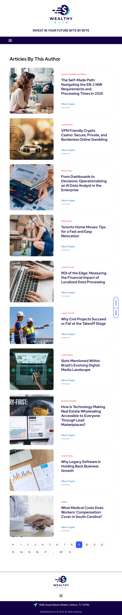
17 (45, 552)
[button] (10, 40)
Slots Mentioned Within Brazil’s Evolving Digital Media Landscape (80, 365)
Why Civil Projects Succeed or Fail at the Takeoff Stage (83, 321)
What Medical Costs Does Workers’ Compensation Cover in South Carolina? (82, 512)
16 (37, 552)
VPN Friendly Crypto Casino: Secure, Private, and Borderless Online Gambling (84, 135)
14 (21, 552)
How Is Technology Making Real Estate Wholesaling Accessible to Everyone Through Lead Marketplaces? (83, 415)
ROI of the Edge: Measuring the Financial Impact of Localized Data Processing (83, 277)
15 (29, 552)
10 (87, 544)
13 (13, 552)
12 (102, 544)
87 (61, 552)
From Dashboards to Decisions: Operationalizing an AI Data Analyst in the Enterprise (84, 183)
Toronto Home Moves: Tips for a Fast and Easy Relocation (83, 231)
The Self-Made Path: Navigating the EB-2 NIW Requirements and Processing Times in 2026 (82, 87)
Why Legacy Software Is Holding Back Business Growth (81, 466)
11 (94, 544)
